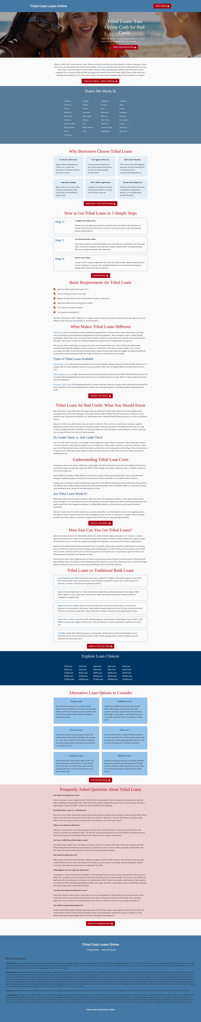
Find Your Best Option (99, 780)
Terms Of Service (108, 950)
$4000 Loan (112, 673)
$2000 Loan (83, 673)
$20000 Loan (84, 679)
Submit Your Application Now (99, 923)
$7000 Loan (83, 676)
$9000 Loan (112, 676)
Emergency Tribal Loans (62, 384)
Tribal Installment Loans (62, 374)
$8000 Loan (97, 676)
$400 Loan (112, 666)
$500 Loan (126, 666)
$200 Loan (83, 666)
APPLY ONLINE (161, 6)
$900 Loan (112, 669)
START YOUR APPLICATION (123, 47)
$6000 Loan (68, 676)
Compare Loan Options (99, 396)
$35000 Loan (127, 679)
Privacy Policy (93, 950)
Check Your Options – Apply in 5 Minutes (99, 81)
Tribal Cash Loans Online (48, 6)
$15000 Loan (69, 679)
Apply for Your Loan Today (99, 646)
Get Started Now (99, 275)
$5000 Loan (126, 673)
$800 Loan (97, 669)
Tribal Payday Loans (61, 364)
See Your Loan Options (99, 523)
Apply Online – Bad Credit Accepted (99, 204)
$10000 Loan (127, 676)
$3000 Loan (97, 673)
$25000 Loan (98, 679)
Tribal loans (102, 67)
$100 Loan (68, 666)
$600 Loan (68, 669)
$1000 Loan (126, 669)
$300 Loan (97, 666)
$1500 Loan (68, 673)
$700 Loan (83, 669)
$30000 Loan (113, 679)
